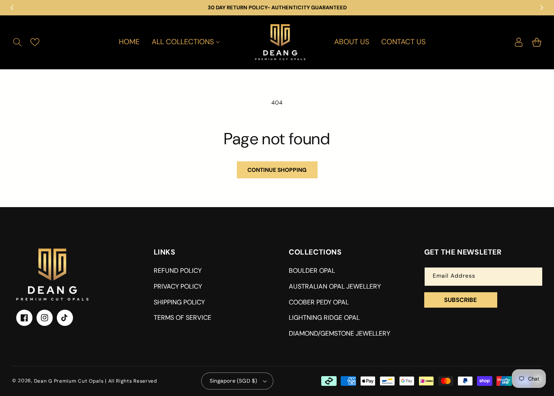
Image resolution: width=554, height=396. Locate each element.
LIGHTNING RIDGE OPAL (324, 317)
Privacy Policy (178, 286)
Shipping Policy (179, 302)
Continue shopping (277, 169)
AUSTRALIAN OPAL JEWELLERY (335, 286)
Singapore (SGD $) (234, 380)
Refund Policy (178, 270)
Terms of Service (182, 317)
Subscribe (460, 300)
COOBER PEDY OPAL (319, 302)
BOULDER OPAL (312, 270)
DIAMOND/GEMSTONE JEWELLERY (339, 333)
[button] (17, 42)
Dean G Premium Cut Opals (69, 381)
